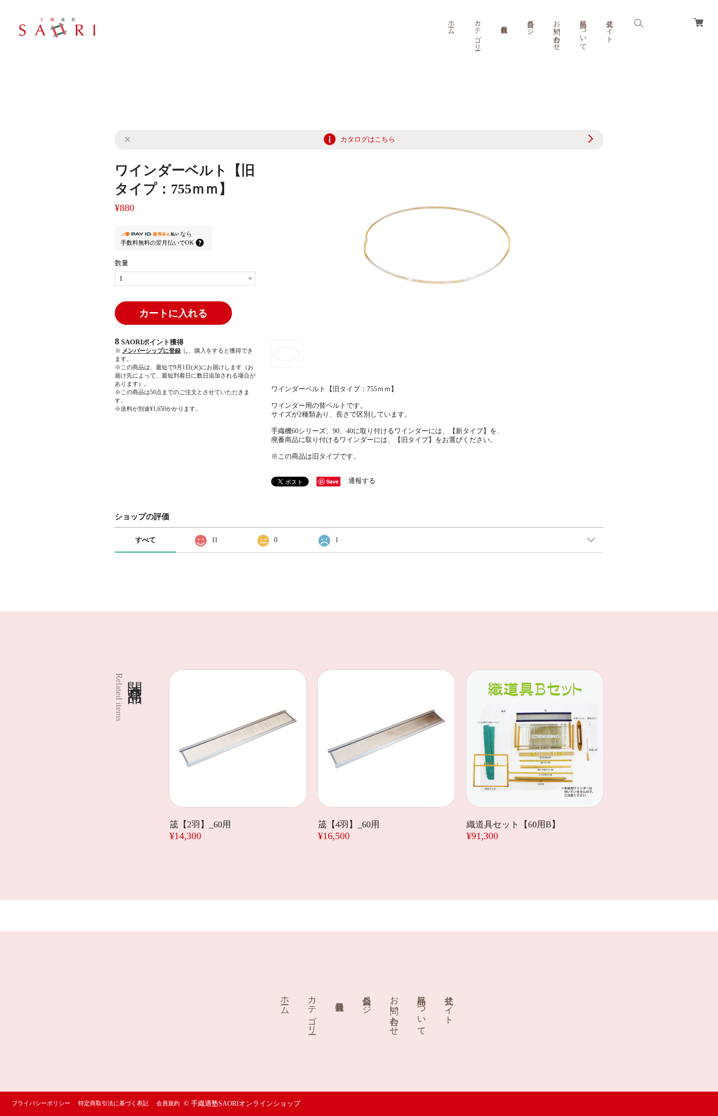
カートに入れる (173, 313)
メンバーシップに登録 (151, 350)
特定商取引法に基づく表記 (113, 1103)
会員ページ (530, 23)
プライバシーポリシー (41, 1103)
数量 (121, 263)
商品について (583, 31)
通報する (362, 480)
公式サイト (609, 27)
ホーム (451, 23)
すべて (145, 540)
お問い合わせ (556, 31)
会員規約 (168, 1103)
